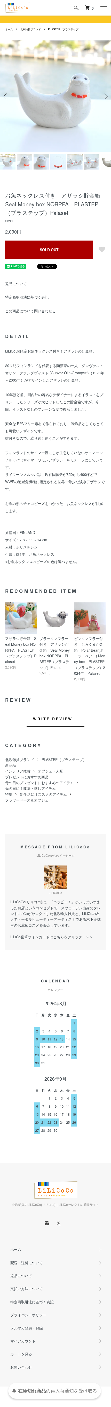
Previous (6, 96)
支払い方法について (26, 1288)
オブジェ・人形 (50, 770)
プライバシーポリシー (28, 1314)
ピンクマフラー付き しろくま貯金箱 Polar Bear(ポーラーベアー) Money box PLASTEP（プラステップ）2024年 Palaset (89, 656)
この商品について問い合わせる (30, 310)
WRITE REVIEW (53, 718)
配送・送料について (26, 1262)
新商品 (10, 765)
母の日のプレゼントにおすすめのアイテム (39, 782)
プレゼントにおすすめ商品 (27, 776)
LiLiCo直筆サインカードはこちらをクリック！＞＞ (51, 936)
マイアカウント (23, 1340)
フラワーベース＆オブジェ (27, 800)
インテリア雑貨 (17, 770)
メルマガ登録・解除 (26, 1328)
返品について (16, 283)
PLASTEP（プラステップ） (64, 29)
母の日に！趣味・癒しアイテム (30, 788)
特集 (8, 794)
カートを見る (21, 1353)
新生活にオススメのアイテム (43, 794)
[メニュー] (103, 8)
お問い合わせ (21, 1367)
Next (105, 96)
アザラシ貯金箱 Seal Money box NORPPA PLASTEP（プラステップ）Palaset (20, 650)
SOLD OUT (49, 249)
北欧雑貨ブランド (30, 29)
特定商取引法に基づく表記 (27, 297)
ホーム (9, 29)
